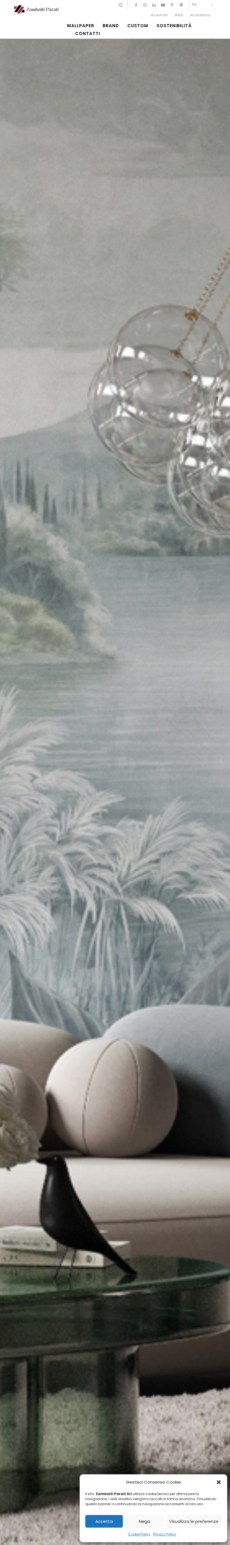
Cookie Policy (139, 1534)
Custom (137, 26)
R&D (179, 15)
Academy (200, 15)
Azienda (159, 15)
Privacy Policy (164, 1534)
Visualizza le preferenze (194, 1521)
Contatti (87, 33)
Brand (111, 26)
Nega (144, 1521)
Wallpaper (80, 26)
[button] (219, 1482)
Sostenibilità (174, 26)
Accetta (104, 1521)
